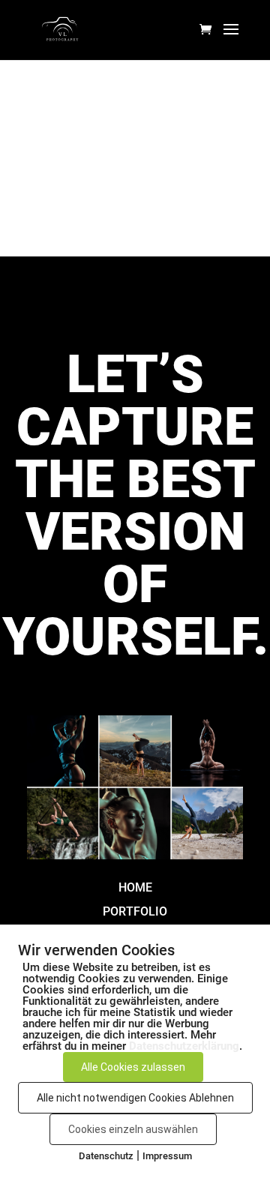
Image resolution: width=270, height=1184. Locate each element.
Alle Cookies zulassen (133, 1067)
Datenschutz (106, 1156)
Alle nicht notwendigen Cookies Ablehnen (135, 1098)
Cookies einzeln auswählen (133, 1129)
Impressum (167, 1156)
